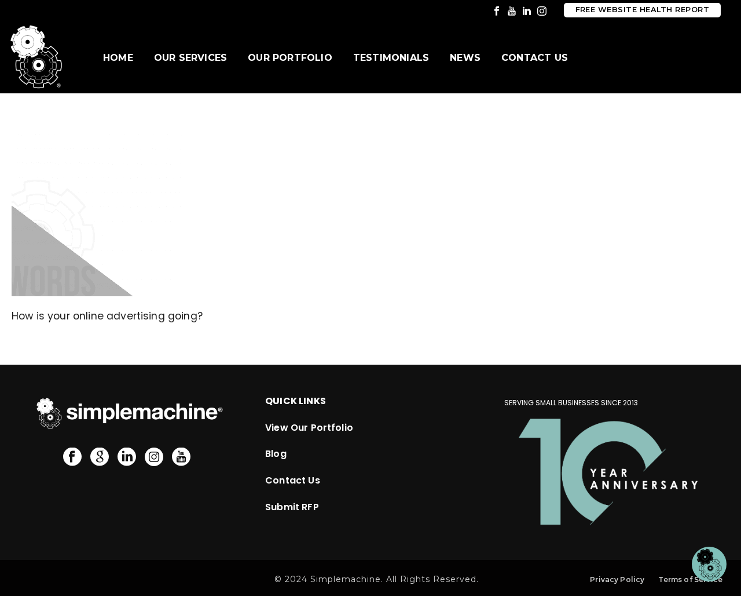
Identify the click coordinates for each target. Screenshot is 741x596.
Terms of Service (690, 579)
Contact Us (534, 57)
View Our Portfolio (309, 427)
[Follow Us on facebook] (72, 457)
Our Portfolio (290, 57)
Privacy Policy (617, 579)
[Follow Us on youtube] (181, 457)
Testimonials (391, 57)
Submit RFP (292, 507)
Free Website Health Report (642, 9)
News (465, 57)
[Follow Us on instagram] (154, 457)
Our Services (190, 57)
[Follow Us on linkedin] (127, 457)
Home (118, 57)
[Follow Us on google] (99, 457)
